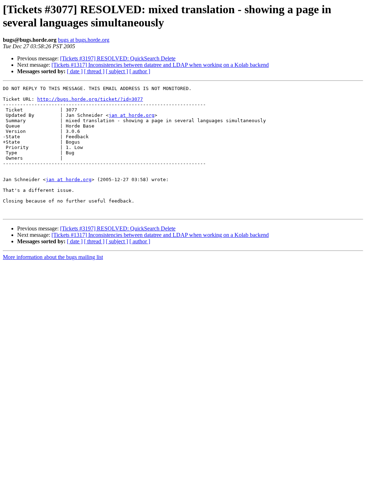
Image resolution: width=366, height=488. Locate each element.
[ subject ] (117, 71)
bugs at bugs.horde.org (83, 40)
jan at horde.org (131, 115)
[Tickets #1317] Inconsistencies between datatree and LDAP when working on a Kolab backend (160, 65)
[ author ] (139, 71)
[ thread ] (94, 71)
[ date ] (75, 71)
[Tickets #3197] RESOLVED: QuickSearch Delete (117, 58)
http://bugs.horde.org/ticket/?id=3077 (90, 99)
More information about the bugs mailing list (53, 257)
